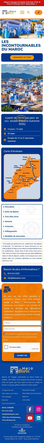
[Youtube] (30, 418)
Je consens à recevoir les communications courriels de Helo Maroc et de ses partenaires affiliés (20, 337)
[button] (28, 12)
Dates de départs (12, 212)
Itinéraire (8, 221)
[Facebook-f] (30, 409)
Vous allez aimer (12, 217)
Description (9, 207)
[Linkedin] (38, 418)
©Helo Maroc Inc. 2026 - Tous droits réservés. (22, 439)
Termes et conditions (22, 425)
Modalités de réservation (15, 236)
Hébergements (11, 231)
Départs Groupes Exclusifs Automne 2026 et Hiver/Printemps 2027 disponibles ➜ (22, 3)
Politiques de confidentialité (22, 427)
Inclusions (9, 226)
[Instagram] (38, 409)
